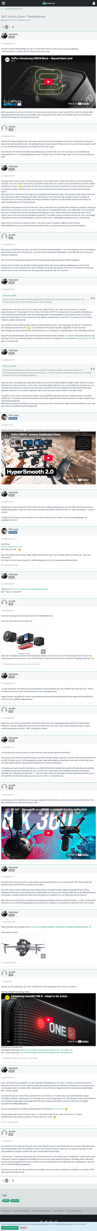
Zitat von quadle (9, 295)
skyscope (7, 20)
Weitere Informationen (9, 1228)
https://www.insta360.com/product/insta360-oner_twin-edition (45, 1050)
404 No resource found (10, 547)
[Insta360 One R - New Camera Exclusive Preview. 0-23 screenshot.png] (23, 946)
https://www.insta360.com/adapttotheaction (27, 589)
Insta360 (15, 1200)
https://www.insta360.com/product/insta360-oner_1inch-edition (44, 1053)
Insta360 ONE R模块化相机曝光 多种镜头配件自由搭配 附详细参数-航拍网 (59, 927)
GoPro (6, 1200)
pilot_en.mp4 (57, 1109)
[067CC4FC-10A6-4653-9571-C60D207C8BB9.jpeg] (23, 639)
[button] (3, 3)
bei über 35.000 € (81, 338)
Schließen (23, 1228)
